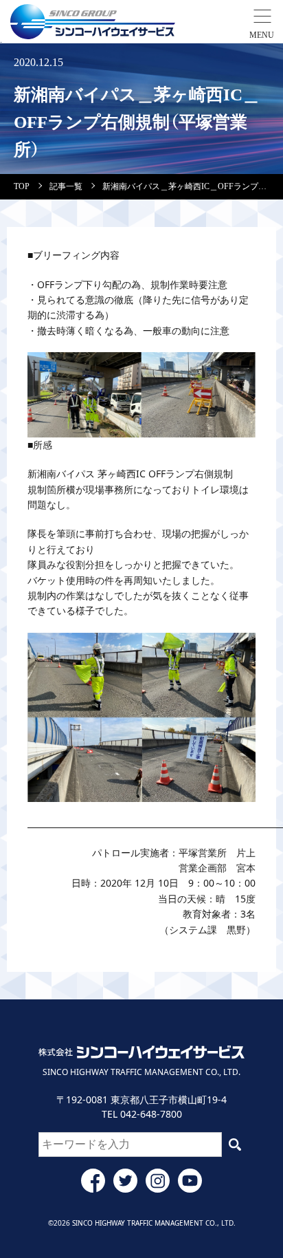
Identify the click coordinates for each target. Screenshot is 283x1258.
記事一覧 (65, 186)
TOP (22, 186)
